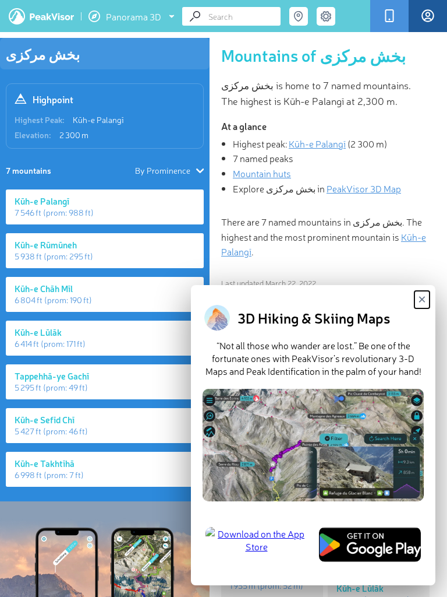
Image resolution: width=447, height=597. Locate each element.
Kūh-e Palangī (98, 119)
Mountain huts (262, 173)
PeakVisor (41, 16)
